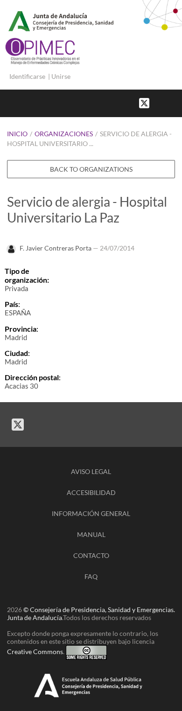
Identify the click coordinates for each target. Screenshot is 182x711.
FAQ (91, 576)
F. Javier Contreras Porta (55, 248)
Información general (91, 513)
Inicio (17, 134)
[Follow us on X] (144, 102)
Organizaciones (64, 134)
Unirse (60, 76)
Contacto (91, 555)
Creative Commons (35, 651)
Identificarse (27, 76)
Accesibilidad (91, 492)
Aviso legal (91, 471)
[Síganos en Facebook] (158, 102)
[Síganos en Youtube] (168, 102)
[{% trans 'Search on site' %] (177, 102)
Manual (91, 534)
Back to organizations (91, 169)
